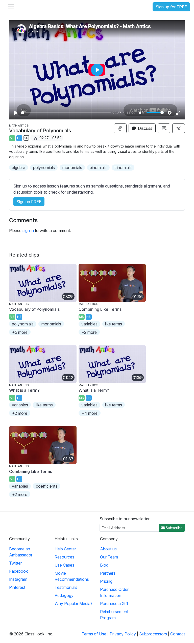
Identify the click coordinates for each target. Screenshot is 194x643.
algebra (18, 167)
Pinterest (17, 587)
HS (19, 138)
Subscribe (174, 528)
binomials (98, 167)
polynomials (44, 167)
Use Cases (64, 565)
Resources (64, 556)
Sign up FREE (28, 201)
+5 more (20, 332)
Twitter (15, 563)
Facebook (18, 571)
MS (12, 138)
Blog (104, 565)
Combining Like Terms (100, 309)
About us (108, 548)
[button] (178, 128)
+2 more (89, 332)
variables (89, 323)
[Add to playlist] (164, 128)
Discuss (144, 128)
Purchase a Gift (114, 603)
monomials (72, 167)
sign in (28, 230)
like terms (113, 323)
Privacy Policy (123, 633)
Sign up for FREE (171, 6)
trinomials (123, 167)
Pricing (106, 581)
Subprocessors (153, 633)
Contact (177, 633)
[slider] (66, 112)
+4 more (90, 413)
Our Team (109, 556)
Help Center (65, 548)
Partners (107, 573)
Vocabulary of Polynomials (34, 309)
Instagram (18, 579)
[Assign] (120, 128)
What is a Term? (24, 390)
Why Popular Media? (73, 603)
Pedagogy (64, 595)
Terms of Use (94, 633)
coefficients (46, 486)
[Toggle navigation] (11, 7)
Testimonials (66, 587)
